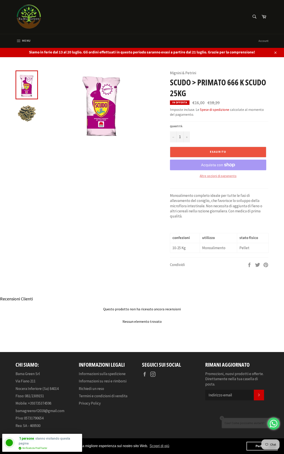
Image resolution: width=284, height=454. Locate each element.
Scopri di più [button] (159, 446)
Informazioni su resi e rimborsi (102, 381)
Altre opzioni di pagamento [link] (218, 176)
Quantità (176, 126)
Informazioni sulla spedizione (102, 373)
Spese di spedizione (214, 109)
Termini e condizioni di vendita (103, 395)
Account (263, 41)
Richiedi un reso (91, 388)
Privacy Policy (90, 403)
